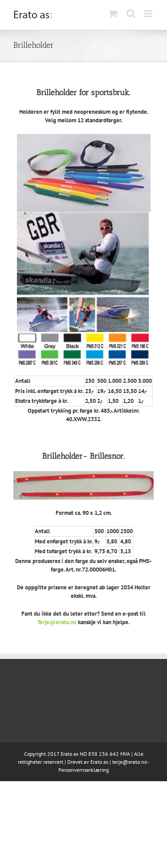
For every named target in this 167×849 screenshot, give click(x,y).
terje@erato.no (129, 761)
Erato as (99, 761)
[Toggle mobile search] (130, 13)
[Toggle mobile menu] (149, 13)
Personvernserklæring (83, 769)
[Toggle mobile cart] (113, 13)
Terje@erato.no (57, 622)
